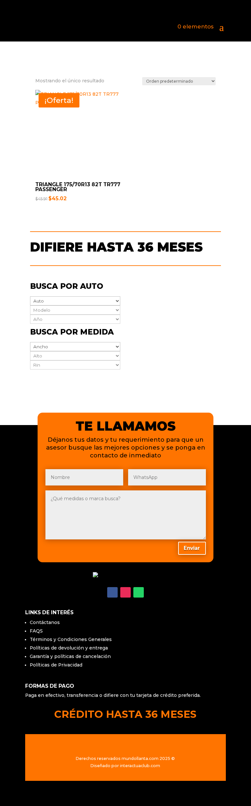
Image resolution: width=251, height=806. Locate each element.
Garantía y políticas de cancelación (70, 656)
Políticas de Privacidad (56, 664)
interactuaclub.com (140, 765)
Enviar (192, 548)
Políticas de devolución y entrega (69, 647)
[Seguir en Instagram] (125, 592)
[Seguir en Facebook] (112, 592)
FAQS (36, 630)
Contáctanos (45, 622)
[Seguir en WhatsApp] (138, 592)
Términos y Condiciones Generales (71, 639)
